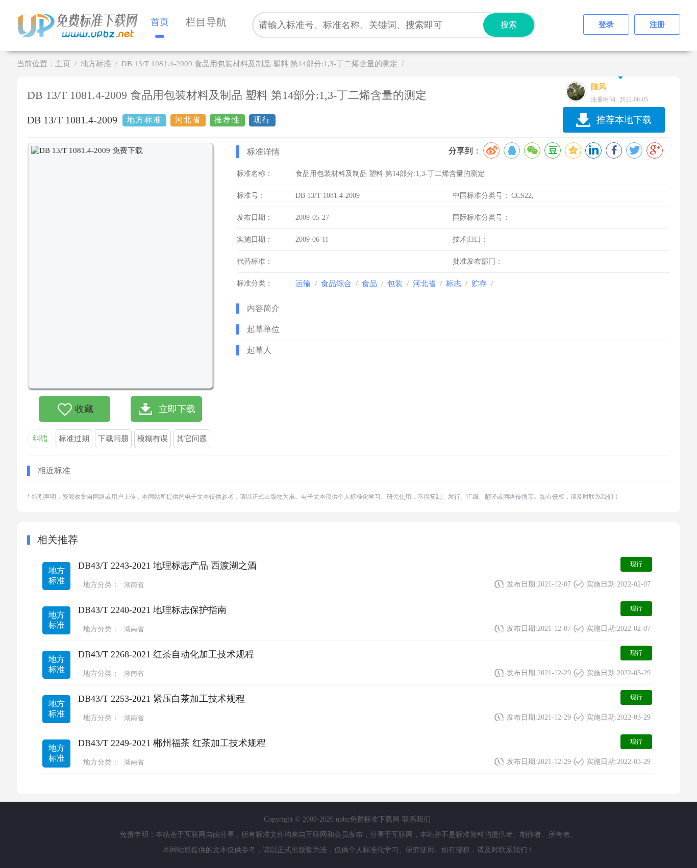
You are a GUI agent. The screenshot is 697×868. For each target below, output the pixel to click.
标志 (453, 283)
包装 (395, 283)
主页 (62, 64)
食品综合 (336, 283)
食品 (369, 283)
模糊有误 (152, 439)
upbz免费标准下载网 (80, 25)
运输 (303, 283)
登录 (606, 24)
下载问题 (113, 439)
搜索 (509, 24)
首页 (160, 22)
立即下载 (177, 409)
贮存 (479, 283)
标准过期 (74, 439)
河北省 (424, 283)
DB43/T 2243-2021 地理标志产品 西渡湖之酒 (167, 565)
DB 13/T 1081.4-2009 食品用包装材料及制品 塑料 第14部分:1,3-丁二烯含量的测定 (259, 64)
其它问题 (192, 439)
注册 (657, 24)
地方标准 (96, 64)
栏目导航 (206, 22)
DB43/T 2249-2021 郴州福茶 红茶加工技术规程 (172, 743)
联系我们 (416, 819)
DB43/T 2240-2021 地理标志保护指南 (152, 610)
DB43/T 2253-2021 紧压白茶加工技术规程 (161, 699)
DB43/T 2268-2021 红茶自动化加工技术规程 (166, 654)
